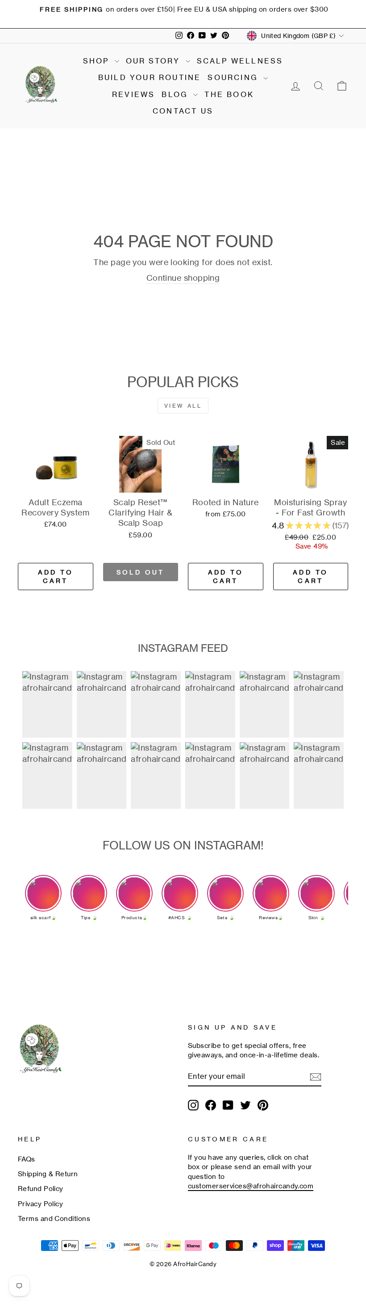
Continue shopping (183, 278)
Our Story (154, 60)
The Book (229, 94)
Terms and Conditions (54, 1218)
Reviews (133, 94)
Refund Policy (40, 1188)
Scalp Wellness (240, 60)
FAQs (26, 1159)
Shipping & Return (48, 1174)
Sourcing (234, 77)
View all (183, 405)
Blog (176, 94)
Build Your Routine (149, 77)
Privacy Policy (40, 1203)
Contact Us (183, 110)
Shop (97, 60)
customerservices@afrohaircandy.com (250, 1186)
